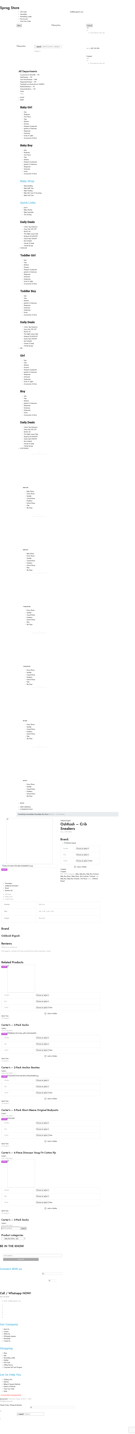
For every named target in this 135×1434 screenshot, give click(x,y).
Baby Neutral (28, 210)
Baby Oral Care (29, 195)
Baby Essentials (28, 212)
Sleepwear (27, 131)
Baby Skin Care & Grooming (33, 193)
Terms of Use (4, 1405)
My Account (24, 19)
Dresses (26, 124)
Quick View (5, 1016)
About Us (6, 1329)
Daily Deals (27, 222)
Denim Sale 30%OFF (30, 239)
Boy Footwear (84, 876)
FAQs (5, 1391)
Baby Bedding (28, 186)
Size (64, 855)
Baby (77, 874)
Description (8, 883)
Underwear (27, 279)
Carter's (3, 1028)
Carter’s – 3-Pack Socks (15, 1025)
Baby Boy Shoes (43, 814)
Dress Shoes (31, 494)
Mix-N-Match (28, 241)
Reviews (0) (8, 890)
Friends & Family (29, 243)
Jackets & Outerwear (30, 128)
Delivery (6, 1382)
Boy (22, 391)
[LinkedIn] (4, 955)
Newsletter (23, 14)
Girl (22, 355)
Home (20, 814)
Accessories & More (30, 138)
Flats (28, 505)
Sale (5, 1355)
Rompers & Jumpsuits (30, 126)
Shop (23, 814)
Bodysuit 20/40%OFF (31, 236)
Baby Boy (26, 145)
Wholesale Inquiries (10, 1336)
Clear (90, 861)
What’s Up (7, 1334)
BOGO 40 (27, 231)
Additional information (11, 886)
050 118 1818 (95, 48)
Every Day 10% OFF (30, 229)
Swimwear (27, 133)
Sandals (29, 496)
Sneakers (29, 501)
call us (88, 48)
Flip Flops (30, 508)
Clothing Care (8, 1379)
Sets (25, 112)
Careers (6, 1331)
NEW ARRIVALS (25, 807)
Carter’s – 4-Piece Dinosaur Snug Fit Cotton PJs (28, 1153)
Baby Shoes (30, 491)
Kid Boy (25, 780)
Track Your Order (25, 21)
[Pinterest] (5, 955)
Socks (26, 171)
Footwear (28, 814)
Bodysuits (27, 114)
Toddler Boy (28, 291)
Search (23, 1228)
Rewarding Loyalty (26, 16)
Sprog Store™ (4, 1399)
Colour (65, 861)
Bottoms (26, 121)
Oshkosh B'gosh (65, 821)
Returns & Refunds (9, 1386)
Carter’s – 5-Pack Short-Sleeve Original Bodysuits (29, 1110)
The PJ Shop (28, 215)
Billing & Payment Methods (12, 1384)
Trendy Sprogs (28, 246)
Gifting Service (8, 1365)
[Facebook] (1, 955)
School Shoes (31, 503)
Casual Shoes (31, 498)
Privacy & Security (16, 1405)
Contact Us (7, 1341)
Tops (25, 119)
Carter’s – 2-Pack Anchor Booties (20, 1067)
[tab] (52, 883)
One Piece (27, 117)
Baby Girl (26, 107)
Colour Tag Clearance (30, 227)
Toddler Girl (28, 255)
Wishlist (6, 1360)
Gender (65, 848)
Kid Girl (25, 720)
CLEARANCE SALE (26, 809)
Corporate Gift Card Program (13, 1367)
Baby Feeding (28, 191)
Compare (89, 56)
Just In (26, 207)
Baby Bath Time (29, 188)
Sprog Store (9, 7)
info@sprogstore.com (76, 12)
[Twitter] (3, 955)
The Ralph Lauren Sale (31, 234)
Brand (7, 888)
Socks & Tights (28, 136)
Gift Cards (23, 12)
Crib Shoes (83, 879)
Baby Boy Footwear (92, 874)
